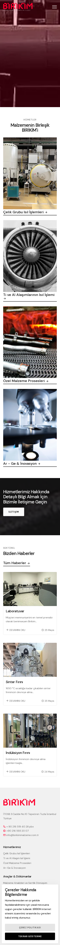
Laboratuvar (15, 611)
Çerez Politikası (30, 927)
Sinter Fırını (14, 682)
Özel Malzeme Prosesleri (17, 863)
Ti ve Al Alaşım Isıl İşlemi (16, 858)
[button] (54, 7)
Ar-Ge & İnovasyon (14, 868)
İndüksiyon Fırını (18, 753)
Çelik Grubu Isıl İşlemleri (16, 853)
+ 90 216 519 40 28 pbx (20, 826)
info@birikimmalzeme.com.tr (22, 835)
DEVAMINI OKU (17, 630)
